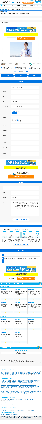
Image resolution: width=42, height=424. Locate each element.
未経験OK (13, 147)
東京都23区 (18, 7)
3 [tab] (21, 71)
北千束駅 (18, 120)
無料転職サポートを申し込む (28, 2)
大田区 (21, 7)
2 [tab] (20, 71)
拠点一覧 (38, 5)
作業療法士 (7, 7)
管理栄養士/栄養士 (29, 417)
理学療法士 (3, 417)
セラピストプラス (35, 417)
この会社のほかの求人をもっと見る (21, 219)
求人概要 (7, 75)
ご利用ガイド (5, 5)
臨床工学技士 (19, 417)
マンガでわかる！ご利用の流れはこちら (21, 244)
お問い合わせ (31, 416)
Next (27, 71)
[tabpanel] (21, 49)
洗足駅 (17, 119)
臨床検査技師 (15, 417)
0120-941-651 (16, 2)
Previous (15, 71)
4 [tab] (22, 71)
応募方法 (34, 75)
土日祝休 (13, 135)
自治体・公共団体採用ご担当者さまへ (12, 416)
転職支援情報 (25, 5)
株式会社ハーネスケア (7, 188)
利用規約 (27, 416)
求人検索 (12, 5)
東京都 (15, 7)
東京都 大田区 (14, 111)
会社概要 (20, 75)
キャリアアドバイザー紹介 (31, 5)
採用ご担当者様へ (32, 0)
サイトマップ (35, 416)
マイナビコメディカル (2, 7)
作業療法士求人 (11, 7)
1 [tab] (19, 71)
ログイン (37, 2)
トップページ (1, 5)
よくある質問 (39, 416)
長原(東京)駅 (18, 121)
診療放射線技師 (24, 417)
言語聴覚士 (10, 417)
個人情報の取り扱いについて (21, 416)
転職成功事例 (18, 5)
